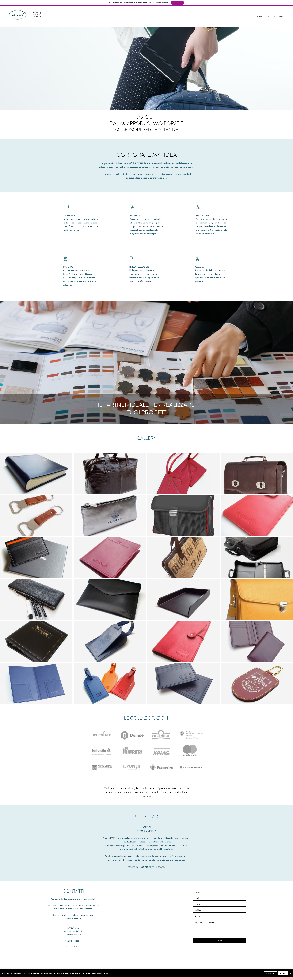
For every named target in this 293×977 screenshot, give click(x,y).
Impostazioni (270, 973)
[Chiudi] (290, 973)
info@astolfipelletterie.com (73, 947)
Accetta (283, 973)
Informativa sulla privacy (99, 973)
